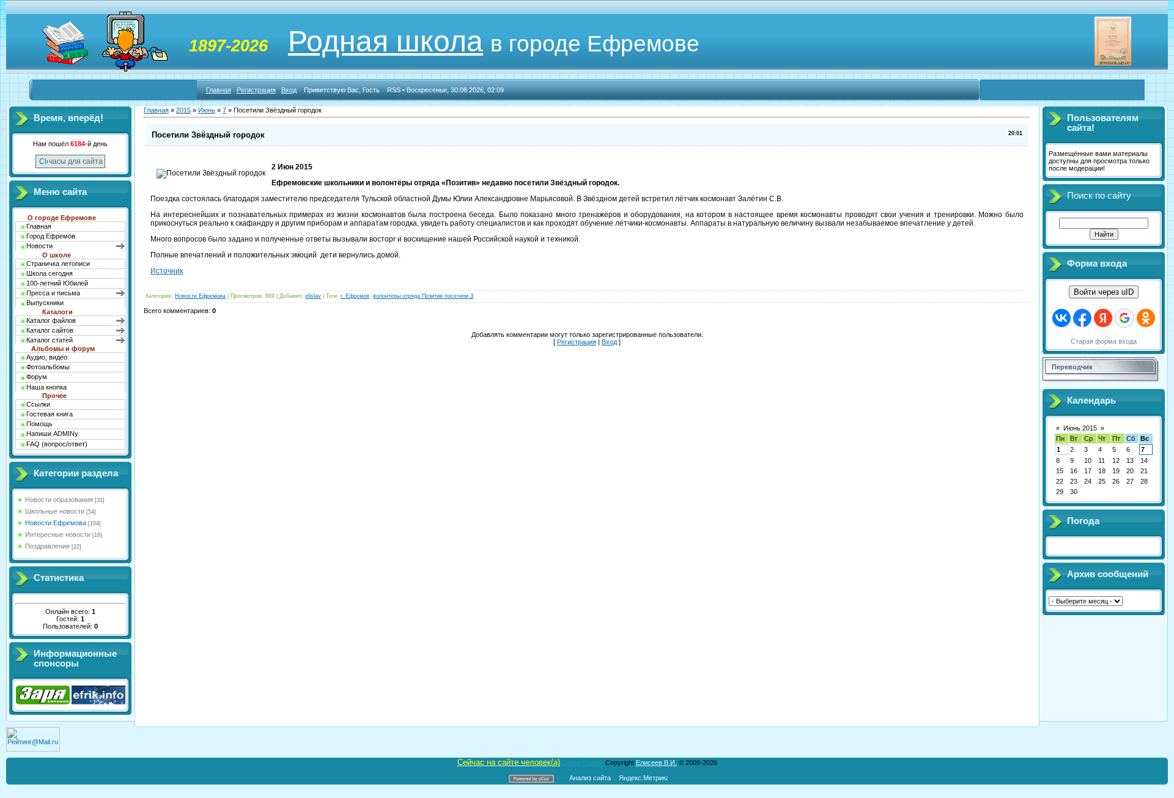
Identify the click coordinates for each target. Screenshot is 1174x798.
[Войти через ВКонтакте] (1061, 318)
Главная (218, 90)
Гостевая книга (49, 414)
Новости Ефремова (55, 522)
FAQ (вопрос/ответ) (56, 444)
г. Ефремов (355, 296)
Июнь (206, 110)
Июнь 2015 (1080, 428)
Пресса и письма (53, 293)
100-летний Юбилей (57, 283)
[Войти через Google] (1124, 318)
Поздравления (47, 546)
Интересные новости (57, 534)
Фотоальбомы (48, 367)
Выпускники (45, 302)
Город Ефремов (50, 236)
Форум (36, 376)
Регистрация (256, 90)
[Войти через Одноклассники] (1146, 318)
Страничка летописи (58, 263)
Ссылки (38, 404)
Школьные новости (54, 511)
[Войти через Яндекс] (1103, 318)
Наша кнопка (46, 387)
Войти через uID (1104, 292)
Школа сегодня (49, 273)
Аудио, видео (46, 357)
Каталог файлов (51, 320)
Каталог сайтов (49, 330)
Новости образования (59, 499)
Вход (289, 90)
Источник (166, 271)
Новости (39, 245)
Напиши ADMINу (52, 433)
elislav (313, 296)
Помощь (39, 423)
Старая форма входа (1104, 341)
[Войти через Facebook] (1082, 318)
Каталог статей (49, 340)
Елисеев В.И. (656, 762)
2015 (183, 110)
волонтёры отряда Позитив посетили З (423, 296)
